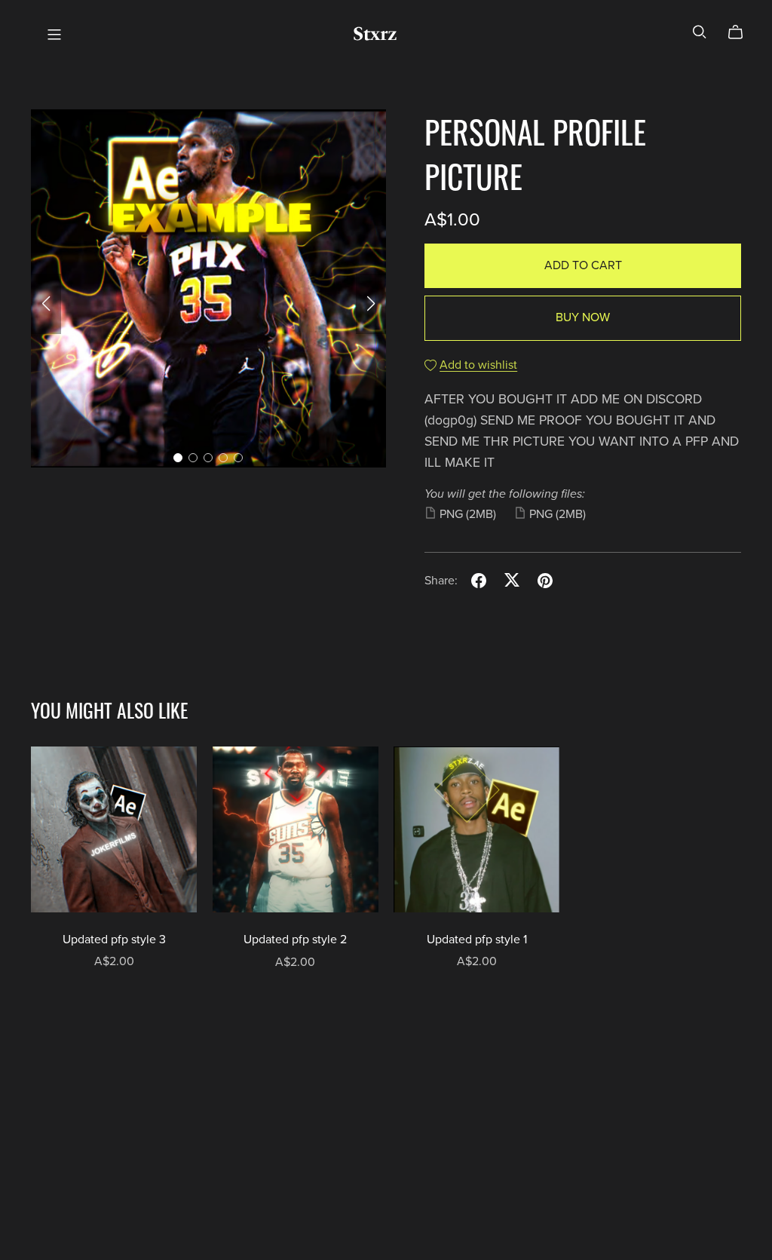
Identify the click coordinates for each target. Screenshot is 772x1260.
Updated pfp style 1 (477, 939)
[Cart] (741, 32)
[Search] (699, 32)
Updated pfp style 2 (295, 939)
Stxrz (375, 33)
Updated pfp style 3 (114, 939)
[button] (46, 304)
